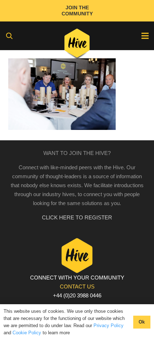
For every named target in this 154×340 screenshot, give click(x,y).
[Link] (77, 45)
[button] (9, 35)
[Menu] (145, 36)
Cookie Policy (27, 332)
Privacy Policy (108, 325)
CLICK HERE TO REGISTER (77, 217)
